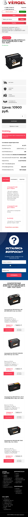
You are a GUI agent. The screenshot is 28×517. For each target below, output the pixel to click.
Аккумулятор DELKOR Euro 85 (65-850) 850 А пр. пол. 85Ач (13, 310)
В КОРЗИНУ (9, 330)
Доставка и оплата (8, 481)
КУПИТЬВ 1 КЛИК (19, 330)
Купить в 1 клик (14, 126)
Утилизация (6, 484)
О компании (18, 490)
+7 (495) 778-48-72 (9, 7)
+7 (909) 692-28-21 (9, 9)
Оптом (17, 473)
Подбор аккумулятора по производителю (7, 478)
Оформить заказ (22, 12)
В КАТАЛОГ (7, 37)
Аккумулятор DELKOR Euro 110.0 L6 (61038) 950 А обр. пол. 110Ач (14, 397)
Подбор (5, 475)
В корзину (14, 121)
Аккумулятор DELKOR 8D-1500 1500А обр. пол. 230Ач (13, 441)
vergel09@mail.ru (7, 509)
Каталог (17, 488)
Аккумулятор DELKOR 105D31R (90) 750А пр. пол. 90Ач (13, 354)
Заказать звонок (9, 11)
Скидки (17, 475)
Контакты (5, 485)
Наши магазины (7, 482)
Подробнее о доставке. (12, 227)
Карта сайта (18, 482)
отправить (14, 275)
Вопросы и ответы (8, 487)
